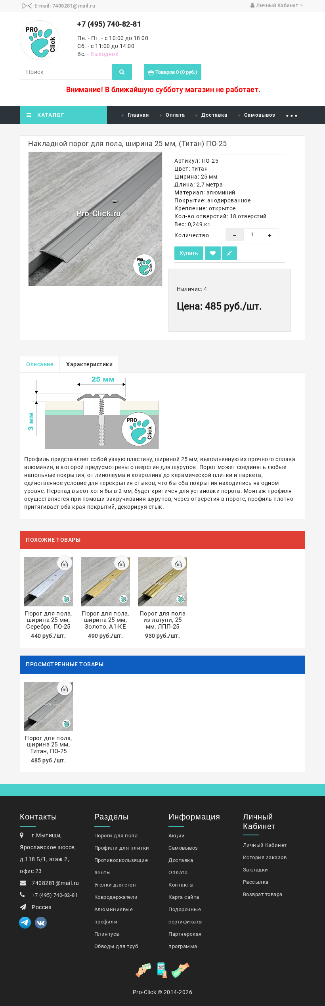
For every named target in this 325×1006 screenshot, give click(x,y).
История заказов (265, 857)
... (291, 112)
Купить (189, 253)
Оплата (175, 115)
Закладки (255, 870)
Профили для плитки (121, 848)
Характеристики (89, 364)
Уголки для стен (115, 885)
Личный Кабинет (265, 845)
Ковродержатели (116, 897)
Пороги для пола (116, 836)
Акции (176, 836)
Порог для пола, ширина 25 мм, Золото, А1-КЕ (105, 620)
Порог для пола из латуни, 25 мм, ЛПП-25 (162, 620)
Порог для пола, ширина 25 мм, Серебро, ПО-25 (48, 620)
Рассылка (256, 882)
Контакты (180, 885)
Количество (191, 235)
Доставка (214, 115)
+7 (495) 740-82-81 (55, 895)
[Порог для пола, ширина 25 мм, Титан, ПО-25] (95, 219)
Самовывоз (259, 115)
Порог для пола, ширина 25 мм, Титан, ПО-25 (48, 745)
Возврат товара (263, 894)
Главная (138, 115)
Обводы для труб (116, 946)
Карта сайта (183, 897)
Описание (40, 364)
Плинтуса (106, 934)
